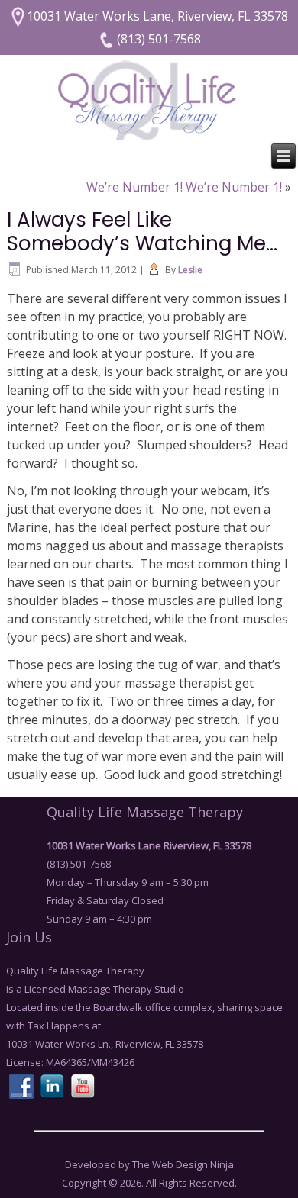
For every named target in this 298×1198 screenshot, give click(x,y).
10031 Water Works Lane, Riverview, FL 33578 (157, 16)
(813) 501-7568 (157, 39)
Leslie (190, 269)
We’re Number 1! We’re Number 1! (184, 187)
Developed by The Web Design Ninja (149, 1164)
